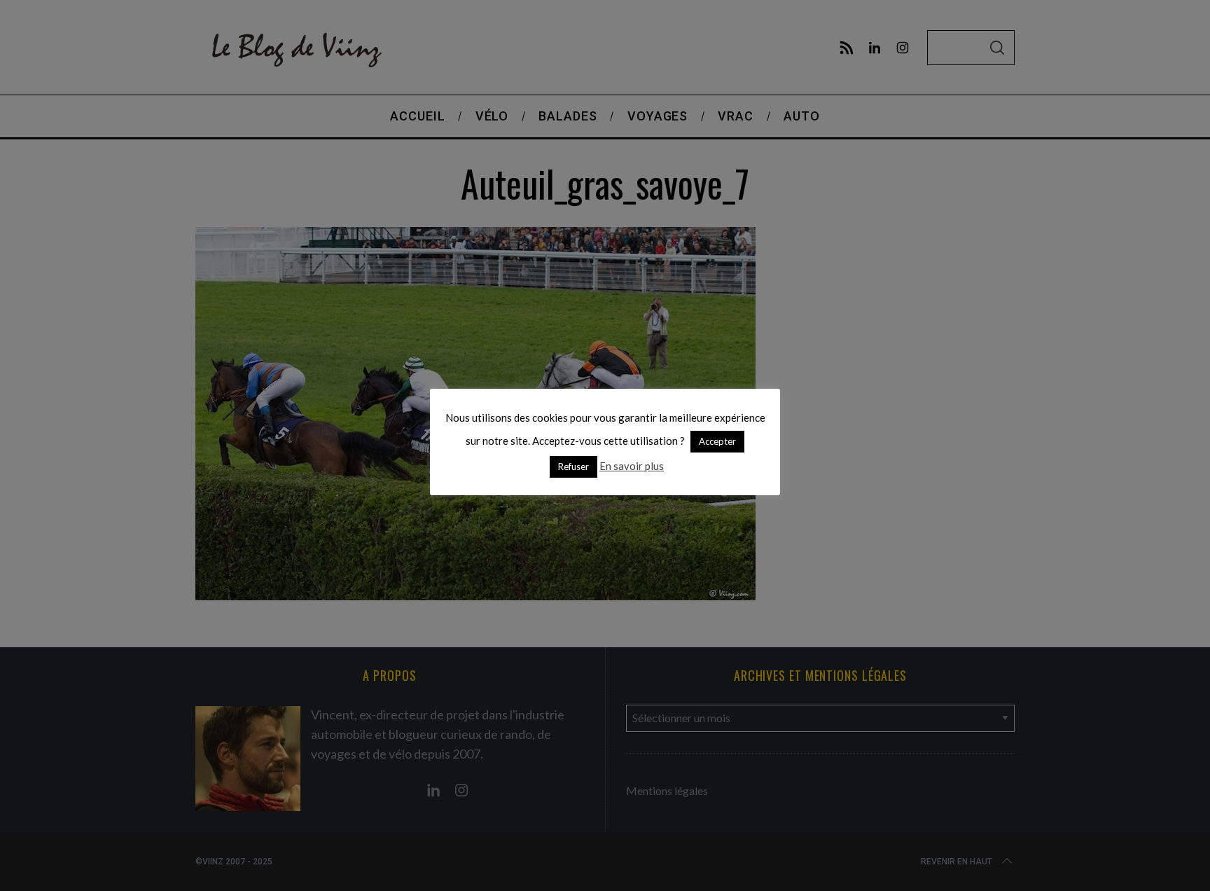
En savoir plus (631, 466)
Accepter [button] (717, 441)
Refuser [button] (573, 466)
